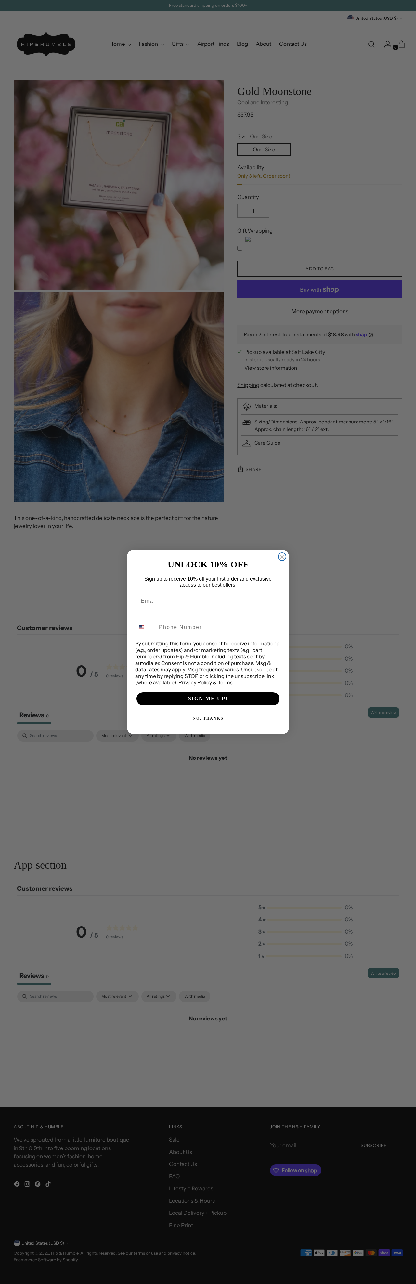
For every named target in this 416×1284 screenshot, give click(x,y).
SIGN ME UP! (208, 698)
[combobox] (146, 627)
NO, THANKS (208, 718)
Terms (225, 682)
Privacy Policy (195, 682)
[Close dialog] (282, 557)
